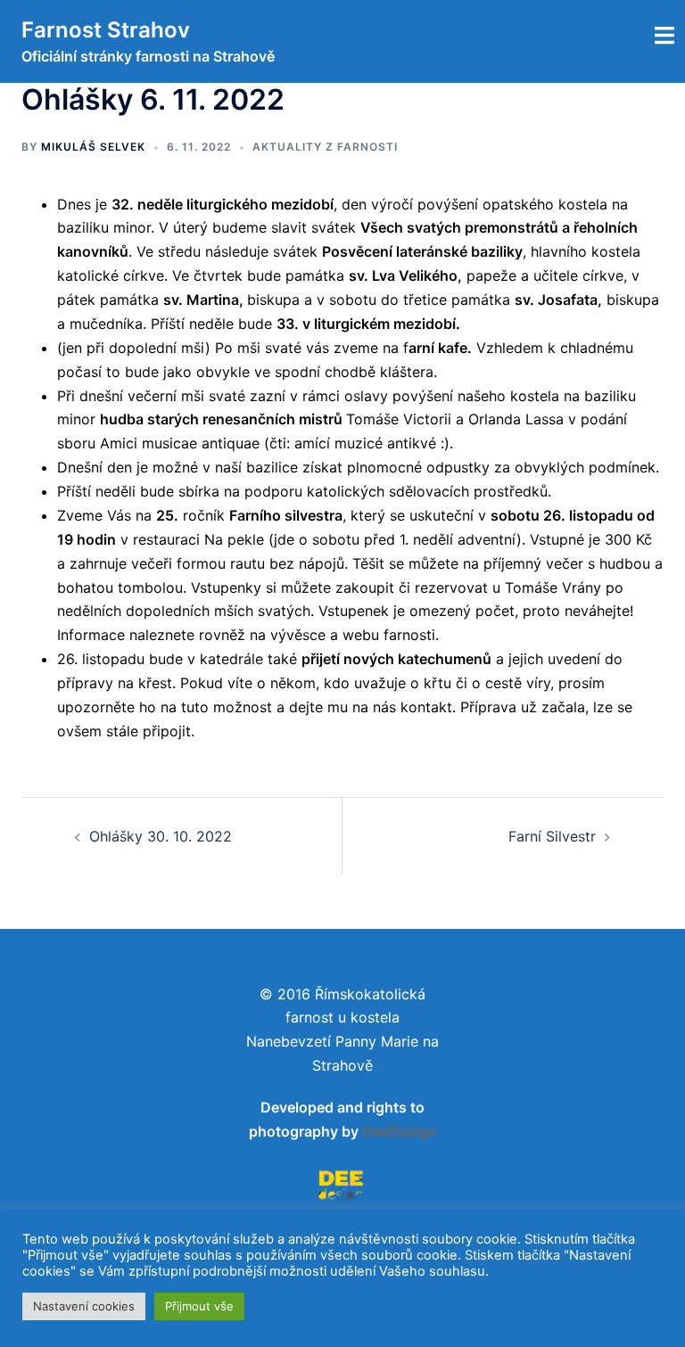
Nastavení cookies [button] (84, 1306)
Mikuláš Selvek (93, 146)
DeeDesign (399, 1131)
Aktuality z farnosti (325, 146)
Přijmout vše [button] (199, 1306)
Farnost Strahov (105, 30)
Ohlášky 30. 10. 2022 (160, 836)
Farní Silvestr (552, 836)
